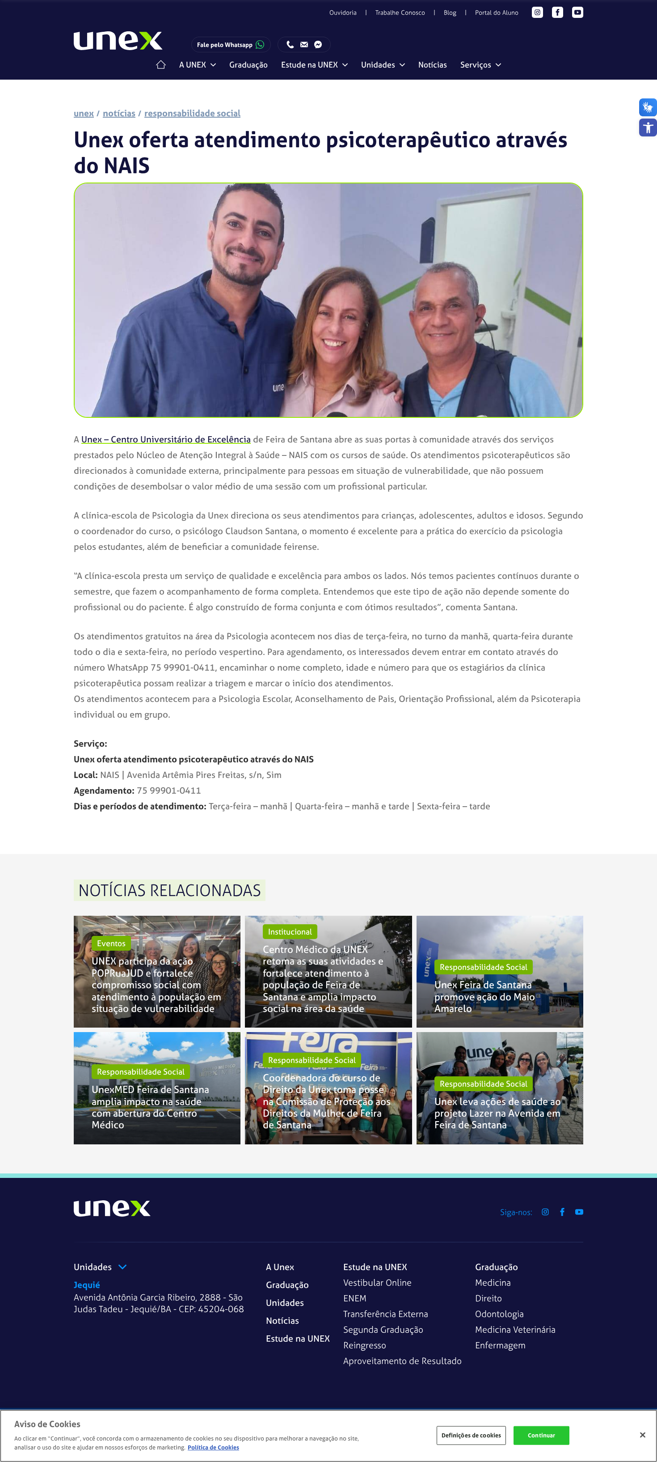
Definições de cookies (471, 1435)
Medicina (493, 1282)
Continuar (541, 1435)
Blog (450, 12)
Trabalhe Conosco (400, 12)
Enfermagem (500, 1345)
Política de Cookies (213, 1447)
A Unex (280, 1267)
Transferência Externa (385, 1314)
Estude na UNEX (298, 1338)
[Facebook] (557, 12)
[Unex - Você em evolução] (118, 45)
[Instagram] (537, 12)
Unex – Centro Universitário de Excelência (166, 439)
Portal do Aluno (496, 12)
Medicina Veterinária (515, 1329)
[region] (328, 1436)
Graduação (248, 64)
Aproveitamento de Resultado (402, 1361)
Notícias (432, 64)
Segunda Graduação (383, 1329)
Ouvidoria (343, 12)
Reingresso (364, 1345)
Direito (488, 1298)
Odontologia (499, 1314)
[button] (648, 127)
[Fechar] (643, 1435)
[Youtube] (577, 12)
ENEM (354, 1298)
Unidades (285, 1302)
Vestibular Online (377, 1282)
